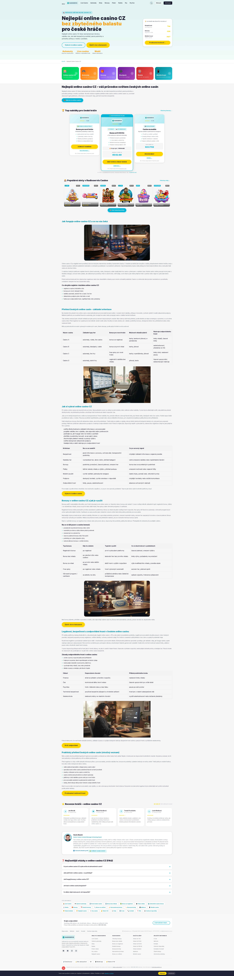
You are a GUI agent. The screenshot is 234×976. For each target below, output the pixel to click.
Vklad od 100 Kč (137, 946)
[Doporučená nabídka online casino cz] (117, 142)
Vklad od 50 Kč (137, 943)
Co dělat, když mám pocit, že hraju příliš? (77, 892)
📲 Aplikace (142, 907)
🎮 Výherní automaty (80, 903)
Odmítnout (171, 973)
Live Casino (84, 3)
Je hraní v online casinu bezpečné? (75, 885)
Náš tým (72, 931)
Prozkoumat (149, 154)
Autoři (77, 931)
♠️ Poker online (140, 903)
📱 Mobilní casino (154, 907)
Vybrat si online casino (73, 45)
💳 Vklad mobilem (68, 911)
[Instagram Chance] (76, 950)
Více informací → (84, 150)
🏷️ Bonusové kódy (130, 907)
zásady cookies (109, 973)
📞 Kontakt (131, 911)
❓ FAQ (139, 911)
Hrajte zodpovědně (117, 967)
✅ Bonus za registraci (126, 903)
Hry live (132, 3)
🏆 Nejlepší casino (81, 911)
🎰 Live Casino (67, 903)
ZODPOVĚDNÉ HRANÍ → (161, 923)
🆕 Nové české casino (95, 903)
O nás (155, 938)
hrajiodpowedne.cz (157, 967)
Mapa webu (65, 931)
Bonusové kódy (116, 949)
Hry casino (95, 951)
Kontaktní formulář (159, 949)
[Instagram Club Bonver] (71, 950)
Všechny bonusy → (166, 110)
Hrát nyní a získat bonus (117, 162)
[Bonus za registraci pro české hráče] (84, 134)
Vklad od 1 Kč (137, 938)
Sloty (100, 3)
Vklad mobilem (137, 949)
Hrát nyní (168, 3)
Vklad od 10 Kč (137, 941)
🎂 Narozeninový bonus (115, 907)
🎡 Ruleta (65, 907)
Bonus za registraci (117, 943)
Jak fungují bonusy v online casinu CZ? (76, 879)
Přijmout (162, 973)
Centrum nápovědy (92, 931)
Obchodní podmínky (159, 954)
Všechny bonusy (116, 938)
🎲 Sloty (114, 911)
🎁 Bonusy (75, 907)
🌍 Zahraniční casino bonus (156, 903)
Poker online (95, 949)
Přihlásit (158, 3)
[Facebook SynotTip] (63, 950)
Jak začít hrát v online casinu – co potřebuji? (78, 873)
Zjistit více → (117, 165)
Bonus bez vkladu (117, 941)
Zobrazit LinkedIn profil (81, 850)
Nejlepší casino (96, 954)
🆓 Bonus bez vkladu (111, 903)
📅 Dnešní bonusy (86, 907)
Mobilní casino (137, 954)
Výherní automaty (96, 941)
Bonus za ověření (117, 954)
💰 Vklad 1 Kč (104, 911)
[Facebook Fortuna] (67, 950)
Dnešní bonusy (116, 946)
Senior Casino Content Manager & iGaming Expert (87, 837)
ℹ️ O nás (121, 911)
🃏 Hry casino (94, 911)
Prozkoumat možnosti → (157, 42)
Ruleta (120, 3)
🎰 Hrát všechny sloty (117, 210)
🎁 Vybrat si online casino (72, 100)
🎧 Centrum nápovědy (150, 911)
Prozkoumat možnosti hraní (75, 793)
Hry (126, 3)
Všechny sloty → (165, 180)
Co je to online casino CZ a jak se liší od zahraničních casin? (83, 866)
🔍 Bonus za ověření (99, 907)
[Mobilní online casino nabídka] (149, 138)
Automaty (93, 3)
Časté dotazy (157, 951)
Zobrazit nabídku (84, 146)
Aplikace (135, 951)
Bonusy (107, 3)
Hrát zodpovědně (71, 745)
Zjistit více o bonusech (98, 45)
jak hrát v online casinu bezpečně (94, 650)
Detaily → (149, 158)
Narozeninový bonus (118, 951)
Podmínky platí (122, 168)
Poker (114, 3)
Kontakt (83, 931)
